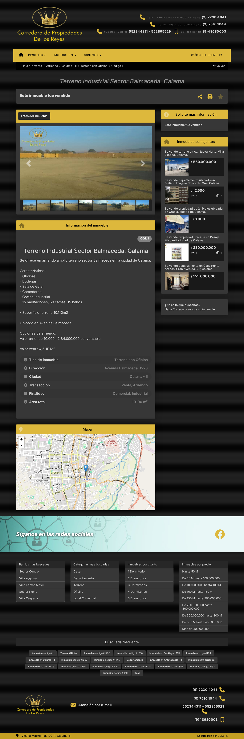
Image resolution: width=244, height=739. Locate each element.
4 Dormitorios (137, 591)
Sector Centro (29, 571)
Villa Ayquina (28, 578)
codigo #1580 (105, 666)
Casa (77, 571)
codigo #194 (198, 653)
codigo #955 (73, 666)
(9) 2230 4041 (214, 17)
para (201, 659)
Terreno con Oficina (94, 66)
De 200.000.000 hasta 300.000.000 (197, 606)
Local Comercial (85, 598)
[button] (30, 163)
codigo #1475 (41, 666)
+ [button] (21, 439)
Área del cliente (206, 55)
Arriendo (52, 66)
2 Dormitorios (137, 578)
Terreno (79, 585)
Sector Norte (28, 591)
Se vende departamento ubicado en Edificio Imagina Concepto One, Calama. (192, 181)
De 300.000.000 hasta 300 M (202, 615)
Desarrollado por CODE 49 (212, 735)
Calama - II (69, 66)
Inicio (26, 66)
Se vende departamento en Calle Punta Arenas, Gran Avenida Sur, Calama (192, 267)
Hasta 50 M (190, 571)
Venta (38, 66)
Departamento (84, 578)
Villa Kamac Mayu (31, 585)
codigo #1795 (97, 653)
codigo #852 (170, 666)
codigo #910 (115, 673)
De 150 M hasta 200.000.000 (201, 598)
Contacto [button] (91, 55)
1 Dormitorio (136, 571)
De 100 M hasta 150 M (197, 591)
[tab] (34, 116)
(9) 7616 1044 (214, 24)
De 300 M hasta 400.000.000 (202, 622)
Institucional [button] (64, 55)
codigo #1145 (107, 659)
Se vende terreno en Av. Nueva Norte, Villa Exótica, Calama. (194, 153)
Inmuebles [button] (35, 55)
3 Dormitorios (137, 585)
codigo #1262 (74, 659)
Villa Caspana (28, 598)
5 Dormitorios (137, 598)
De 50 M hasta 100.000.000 (201, 578)
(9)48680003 (214, 31)
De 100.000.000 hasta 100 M (201, 585)
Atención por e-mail (95, 705)
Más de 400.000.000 (196, 629)
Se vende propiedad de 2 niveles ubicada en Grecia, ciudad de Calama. (194, 210)
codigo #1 (43, 653)
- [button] (21, 445)
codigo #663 (202, 666)
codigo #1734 (138, 666)
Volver (220, 66)
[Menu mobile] (21, 55)
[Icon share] (220, 534)
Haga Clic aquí (175, 309)
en (164, 653)
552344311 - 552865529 (150, 31)
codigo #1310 (130, 653)
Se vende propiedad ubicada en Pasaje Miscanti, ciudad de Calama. (192, 238)
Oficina (78, 591)
